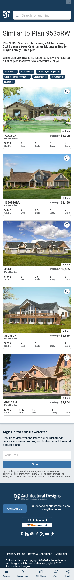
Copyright (61, 554)
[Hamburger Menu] (6, 571)
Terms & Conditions (40, 554)
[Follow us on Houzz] (27, 534)
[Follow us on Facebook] (37, 534)
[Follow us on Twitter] (42, 534)
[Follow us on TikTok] (52, 534)
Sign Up (37, 464)
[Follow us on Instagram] (32, 534)
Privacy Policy (16, 554)
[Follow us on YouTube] (47, 534)
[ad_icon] (6, 15)
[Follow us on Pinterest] (22, 534)
